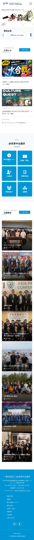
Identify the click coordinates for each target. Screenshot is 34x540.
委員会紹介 (10, 505)
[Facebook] (20, 524)
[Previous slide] (3, 17)
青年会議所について (13, 502)
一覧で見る (24, 50)
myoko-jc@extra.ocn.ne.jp (22, 490)
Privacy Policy (17, 533)
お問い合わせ (11, 518)
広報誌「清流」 (11, 508)
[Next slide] (31, 17)
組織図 (9, 499)
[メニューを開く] (30, 4)
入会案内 (9, 514)
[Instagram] (14, 524)
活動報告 (9, 511)
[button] (11, 24)
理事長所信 (10, 496)
